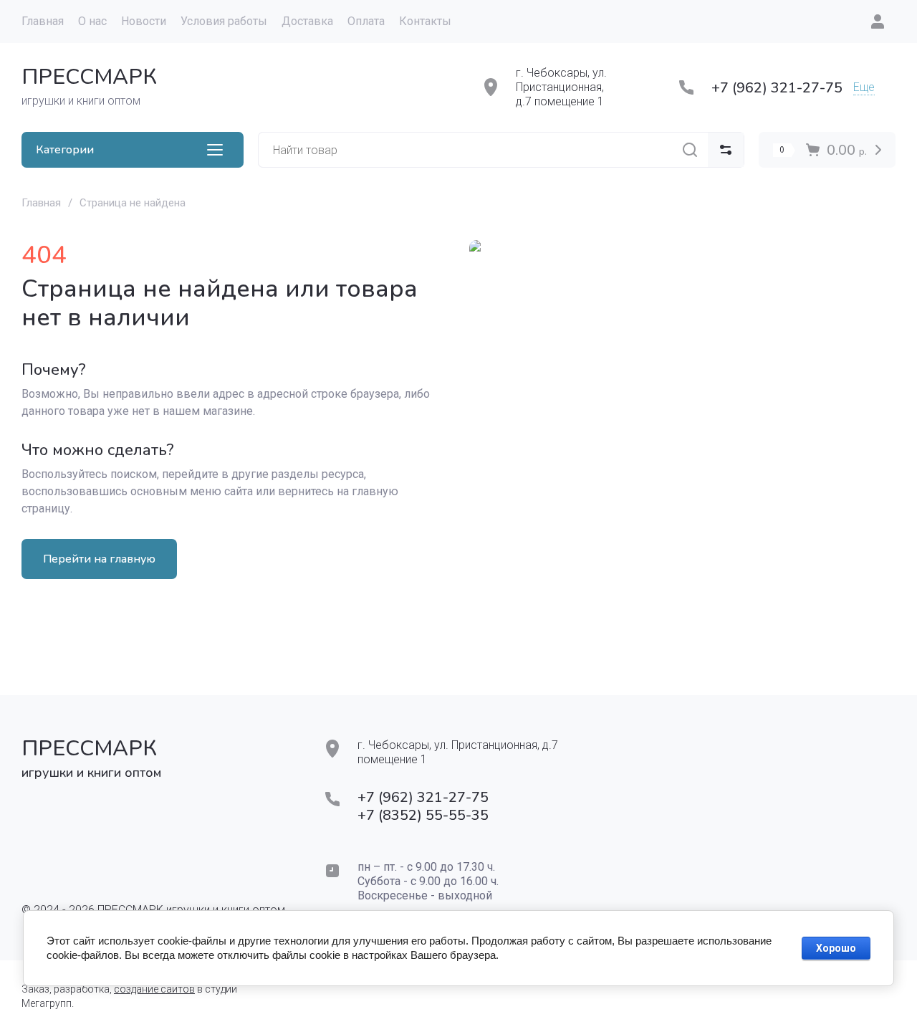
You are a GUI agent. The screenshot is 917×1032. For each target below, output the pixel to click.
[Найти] (690, 150)
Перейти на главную (99, 559)
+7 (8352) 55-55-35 (423, 815)
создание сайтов (154, 989)
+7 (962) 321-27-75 (776, 87)
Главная (41, 202)
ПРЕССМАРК (89, 77)
